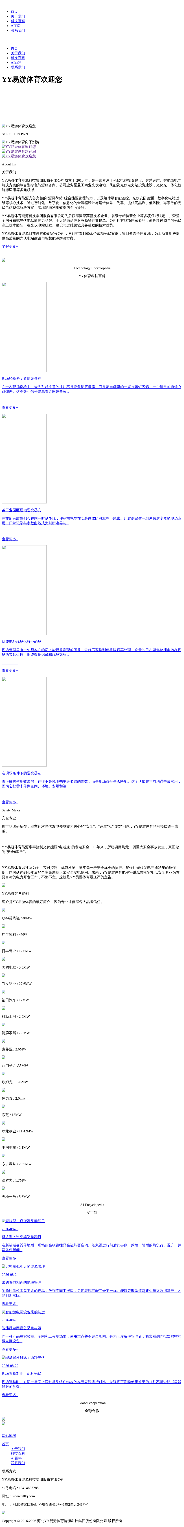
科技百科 (18, 58)
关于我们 (18, 53)
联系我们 (18, 67)
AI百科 (16, 62)
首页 (14, 48)
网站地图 (9, 1436)
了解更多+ (10, 246)
